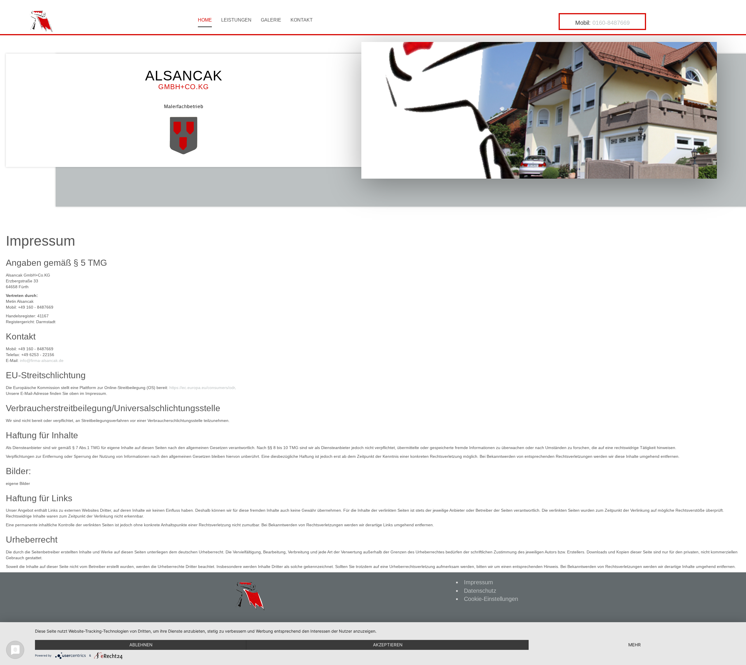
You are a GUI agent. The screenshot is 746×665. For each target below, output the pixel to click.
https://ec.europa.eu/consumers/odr (202, 387)
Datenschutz (480, 590)
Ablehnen (140, 645)
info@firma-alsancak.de (42, 360)
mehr (634, 645)
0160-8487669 (611, 23)
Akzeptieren (387, 645)
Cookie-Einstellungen (491, 599)
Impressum (478, 582)
